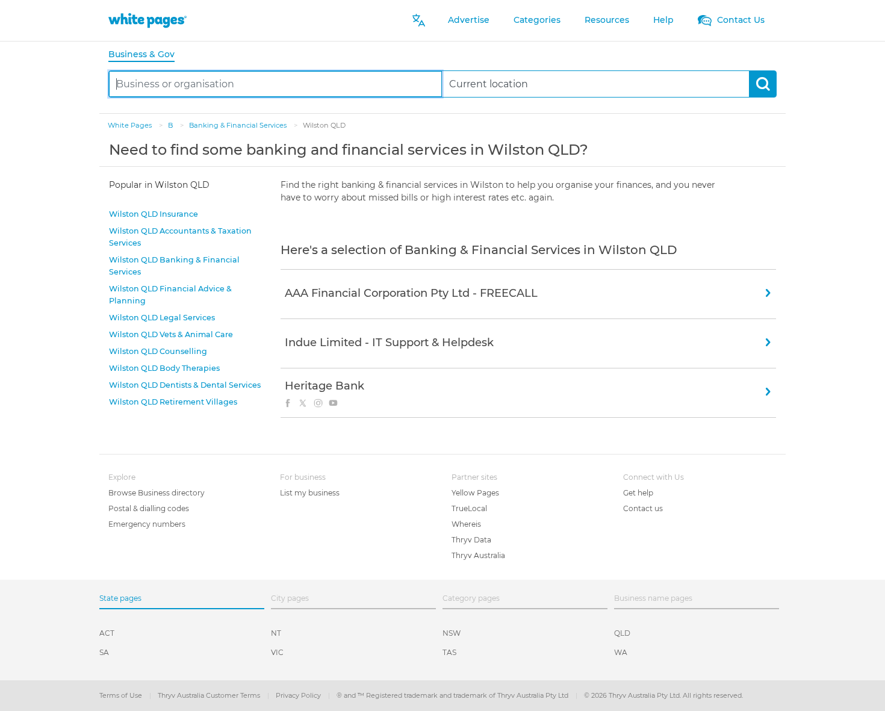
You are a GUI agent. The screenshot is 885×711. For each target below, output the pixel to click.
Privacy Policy (299, 695)
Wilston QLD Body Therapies (164, 368)
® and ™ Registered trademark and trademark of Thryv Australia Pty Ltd (453, 695)
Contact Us (740, 19)
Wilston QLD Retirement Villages (173, 401)
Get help (638, 492)
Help (663, 19)
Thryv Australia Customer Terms (210, 695)
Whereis (466, 524)
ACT (106, 633)
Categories (537, 19)
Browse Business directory (156, 492)
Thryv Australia (478, 555)
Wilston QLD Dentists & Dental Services (185, 385)
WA (620, 652)
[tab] (146, 55)
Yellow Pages (475, 492)
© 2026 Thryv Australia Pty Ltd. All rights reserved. (663, 695)
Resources (607, 19)
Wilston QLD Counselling (158, 351)
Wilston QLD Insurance (153, 214)
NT (276, 633)
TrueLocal (469, 508)
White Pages (131, 125)
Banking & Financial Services (238, 125)
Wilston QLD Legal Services (162, 317)
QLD (622, 633)
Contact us (643, 508)
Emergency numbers (146, 524)
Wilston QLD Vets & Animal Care (171, 334)
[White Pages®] (147, 20)
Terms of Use (121, 695)
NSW (451, 633)
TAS (449, 652)
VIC (277, 652)
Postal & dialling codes (148, 508)
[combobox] (275, 84)
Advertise (468, 19)
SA (104, 652)
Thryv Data (471, 539)
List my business (310, 492)
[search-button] (762, 84)
